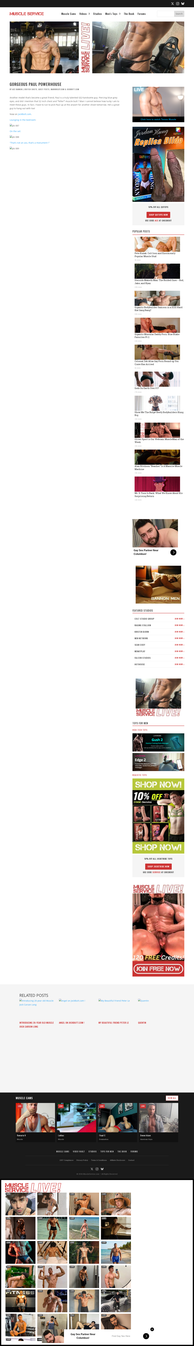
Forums (142, 14)
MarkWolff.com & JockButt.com (65, 89)
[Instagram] (177, 3)
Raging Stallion (159, 625)
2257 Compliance (67, 1160)
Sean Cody (159, 644)
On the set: (15, 131)
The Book (129, 14)
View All (172, 1097)
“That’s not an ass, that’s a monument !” (30, 142)
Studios (97, 14)
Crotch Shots (30, 89)
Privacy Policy (82, 1160)
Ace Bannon (17, 89)
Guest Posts (44, 89)
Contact (131, 1160)
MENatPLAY (159, 651)
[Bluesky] (182, 3)
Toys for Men (107, 1151)
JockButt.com (24, 114)
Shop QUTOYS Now (158, 214)
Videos (83, 14)
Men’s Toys (111, 14)
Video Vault (79, 1151)
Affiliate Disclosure (117, 1160)
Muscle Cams (68, 14)
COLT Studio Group (159, 618)
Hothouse (159, 664)
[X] (172, 3)
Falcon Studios (159, 657)
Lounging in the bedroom (22, 119)
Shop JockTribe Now (158, 866)
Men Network (159, 638)
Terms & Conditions (99, 1160)
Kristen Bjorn (159, 631)
